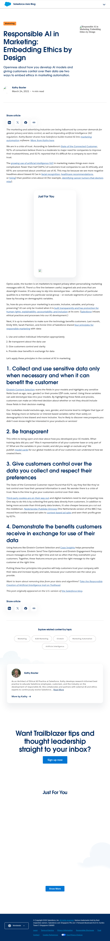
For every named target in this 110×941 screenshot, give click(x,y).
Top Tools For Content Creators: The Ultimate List (53, 267)
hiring (12, 177)
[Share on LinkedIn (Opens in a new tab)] (9, 122)
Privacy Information (65, 930)
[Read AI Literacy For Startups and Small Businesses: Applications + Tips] (80, 828)
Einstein (60, 638)
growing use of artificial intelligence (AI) (32, 163)
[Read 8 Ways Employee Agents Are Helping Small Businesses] (48, 221)
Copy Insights (67, 547)
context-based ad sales (59, 512)
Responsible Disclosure (85, 930)
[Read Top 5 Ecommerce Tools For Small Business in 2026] (29, 828)
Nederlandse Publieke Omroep (40, 508)
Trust (99, 930)
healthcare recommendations (77, 174)
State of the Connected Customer (79, 146)
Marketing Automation (82, 638)
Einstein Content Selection (20, 389)
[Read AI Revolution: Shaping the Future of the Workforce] (29, 872)
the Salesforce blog (72, 590)
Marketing (10, 23)
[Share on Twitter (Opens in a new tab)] (17, 122)
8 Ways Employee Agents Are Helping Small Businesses (51, 234)
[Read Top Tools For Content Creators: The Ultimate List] (48, 254)
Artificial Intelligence (55, 646)
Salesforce (86, 311)
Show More (55, 888)
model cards (21, 449)
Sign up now (55, 759)
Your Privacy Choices (74, 935)
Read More (58, 689)
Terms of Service (47, 930)
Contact (36, 935)
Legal (35, 930)
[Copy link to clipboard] (34, 122)
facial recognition (50, 174)
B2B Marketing (41, 638)
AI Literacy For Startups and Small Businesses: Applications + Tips (77, 846)
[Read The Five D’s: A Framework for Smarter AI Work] (80, 872)
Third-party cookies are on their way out (27, 498)
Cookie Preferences (50, 935)
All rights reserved (67, 920)
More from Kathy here (42, 140)
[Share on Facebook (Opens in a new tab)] (26, 122)
